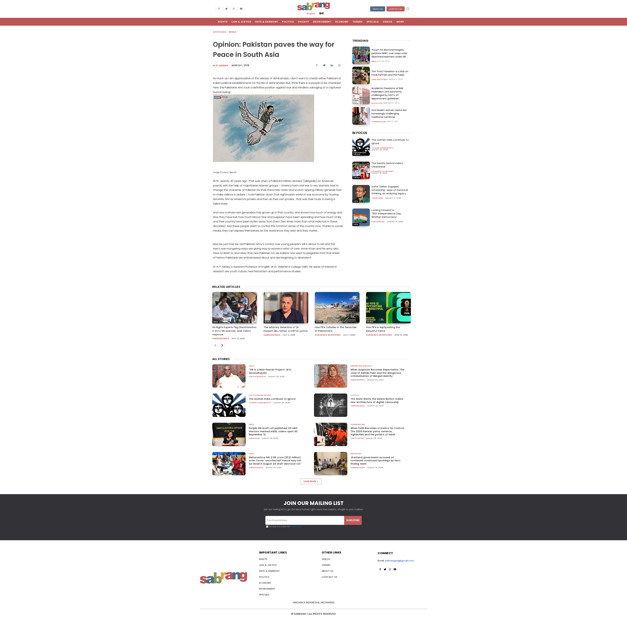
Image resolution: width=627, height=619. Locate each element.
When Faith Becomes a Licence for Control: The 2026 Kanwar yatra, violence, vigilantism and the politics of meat (377, 431)
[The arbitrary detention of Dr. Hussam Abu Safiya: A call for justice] (286, 307)
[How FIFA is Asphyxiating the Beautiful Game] (388, 307)
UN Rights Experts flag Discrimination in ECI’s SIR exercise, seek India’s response (234, 331)
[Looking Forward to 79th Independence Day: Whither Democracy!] (361, 217)
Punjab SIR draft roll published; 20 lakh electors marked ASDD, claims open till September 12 (273, 431)
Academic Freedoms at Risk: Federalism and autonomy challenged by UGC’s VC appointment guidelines (387, 93)
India (374, 61)
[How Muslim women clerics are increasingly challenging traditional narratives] (361, 116)
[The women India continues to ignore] (361, 147)
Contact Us (395, 9)
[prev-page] (215, 345)
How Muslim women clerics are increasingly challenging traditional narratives (389, 114)
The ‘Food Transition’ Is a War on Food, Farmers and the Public (389, 73)
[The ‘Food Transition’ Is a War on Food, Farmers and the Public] (361, 75)
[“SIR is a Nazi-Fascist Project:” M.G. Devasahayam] (229, 376)
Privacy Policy (295, 526)
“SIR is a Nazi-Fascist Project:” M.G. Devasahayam (270, 371)
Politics (355, 395)
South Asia (219, 32)
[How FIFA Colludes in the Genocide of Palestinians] (337, 307)
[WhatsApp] (234, 9)
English (311, 13)
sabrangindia (220, 338)
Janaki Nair (377, 198)
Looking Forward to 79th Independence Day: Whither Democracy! (386, 214)
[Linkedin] (332, 65)
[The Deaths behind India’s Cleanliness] (361, 170)
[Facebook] (219, 9)
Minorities (356, 453)
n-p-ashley (220, 65)
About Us (378, 9)
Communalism (378, 122)
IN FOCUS (359, 133)
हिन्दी (321, 13)
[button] (408, 9)
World (232, 32)
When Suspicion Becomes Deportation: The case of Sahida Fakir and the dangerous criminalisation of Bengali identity (377, 373)
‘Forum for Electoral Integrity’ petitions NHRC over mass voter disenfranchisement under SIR (389, 53)
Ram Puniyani (378, 221)
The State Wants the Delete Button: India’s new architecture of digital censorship (377, 400)
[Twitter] (226, 9)
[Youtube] (241, 9)
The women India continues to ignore (272, 399)
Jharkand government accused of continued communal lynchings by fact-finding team (376, 460)
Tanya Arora (357, 438)
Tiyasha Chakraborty (382, 148)
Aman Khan (254, 438)
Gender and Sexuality (361, 366)
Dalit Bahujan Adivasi (359, 153)
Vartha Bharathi (257, 376)
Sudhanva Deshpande (328, 335)
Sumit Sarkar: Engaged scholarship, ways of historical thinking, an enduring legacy (389, 190)
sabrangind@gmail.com (399, 560)
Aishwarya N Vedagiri (382, 171)
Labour (356, 177)
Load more (310, 481)
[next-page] (222, 345)
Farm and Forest (379, 79)
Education (376, 103)
